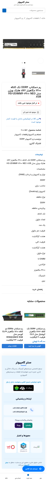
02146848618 (20, 412)
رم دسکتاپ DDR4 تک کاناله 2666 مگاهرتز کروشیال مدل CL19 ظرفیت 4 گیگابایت (36, 333)
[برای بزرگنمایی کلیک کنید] (40, 60)
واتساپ (28, 425)
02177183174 (20, 408)
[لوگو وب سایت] (23, 3)
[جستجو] (4, 10)
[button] (42, 43)
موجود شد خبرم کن (29, 112)
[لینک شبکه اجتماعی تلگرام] (24, 143)
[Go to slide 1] (24, 62)
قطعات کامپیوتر (32, 18)
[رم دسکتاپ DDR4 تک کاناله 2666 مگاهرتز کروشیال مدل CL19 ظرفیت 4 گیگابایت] (34, 315)
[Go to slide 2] (22, 62)
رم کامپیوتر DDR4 (27, 139)
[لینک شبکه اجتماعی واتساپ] (27, 143)
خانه (43, 18)
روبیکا (18, 425)
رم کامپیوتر (19, 18)
